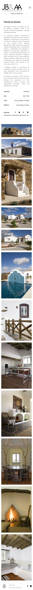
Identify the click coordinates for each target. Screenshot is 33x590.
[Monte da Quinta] (15, 112)
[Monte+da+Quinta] (19, 112)
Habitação (26, 91)
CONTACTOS (12, 585)
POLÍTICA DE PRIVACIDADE (15, 587)
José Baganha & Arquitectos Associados (12, 11)
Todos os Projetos (16, 13)
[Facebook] (28, 586)
